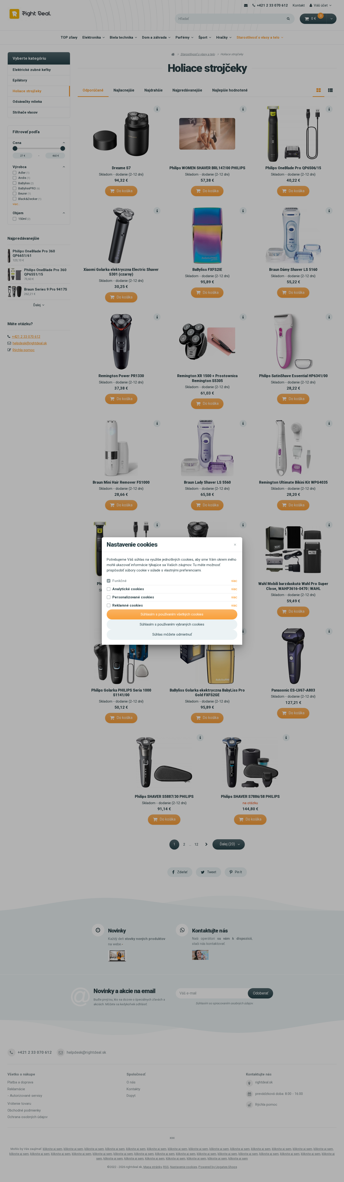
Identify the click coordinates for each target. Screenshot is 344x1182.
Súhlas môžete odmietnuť (172, 634)
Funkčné (119, 581)
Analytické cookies (128, 589)
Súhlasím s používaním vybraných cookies (172, 624)
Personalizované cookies (133, 597)
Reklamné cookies (127, 605)
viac (234, 581)
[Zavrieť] (235, 544)
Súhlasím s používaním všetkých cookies (172, 614)
